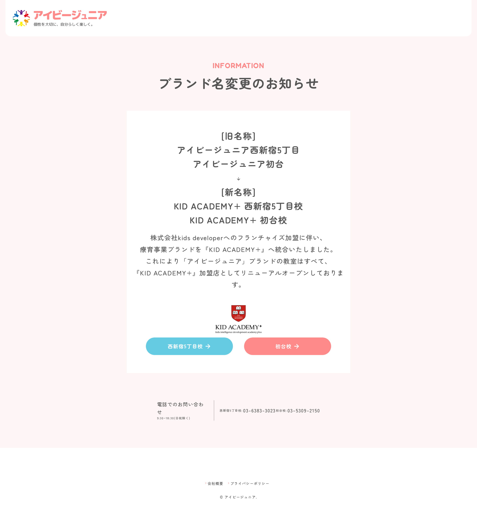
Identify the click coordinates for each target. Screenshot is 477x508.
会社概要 (213, 483)
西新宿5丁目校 (189, 346)
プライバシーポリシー (248, 483)
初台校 (287, 346)
